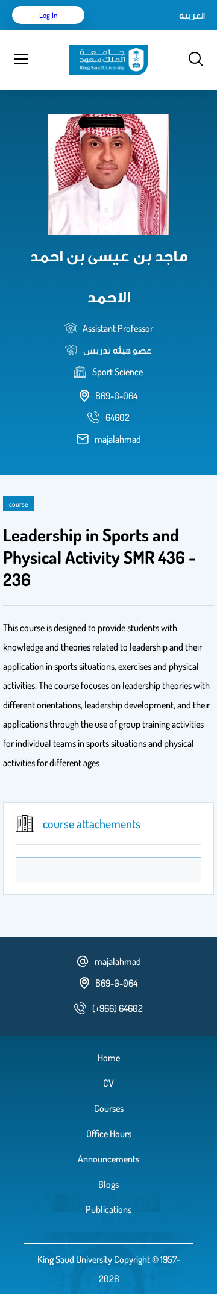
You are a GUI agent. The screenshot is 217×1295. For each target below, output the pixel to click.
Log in (48, 15)
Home (109, 1058)
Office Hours (108, 1134)
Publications (108, 1209)
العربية (192, 15)
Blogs (108, 1184)
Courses (109, 1108)
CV (108, 1083)
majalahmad (118, 439)
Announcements (108, 1159)
